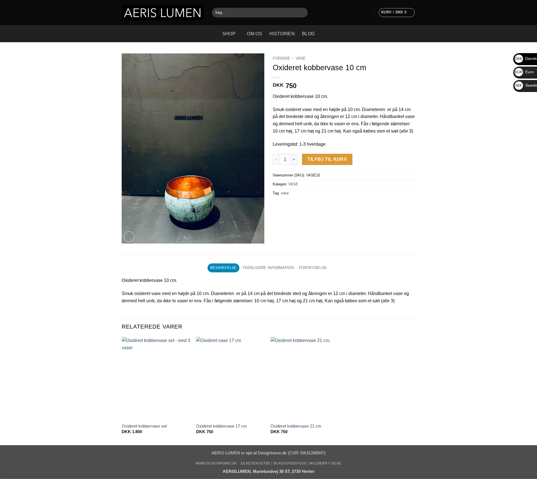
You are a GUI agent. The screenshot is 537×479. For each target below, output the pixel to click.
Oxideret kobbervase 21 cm (295, 426)
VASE (300, 58)
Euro (524, 72)
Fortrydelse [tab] (313, 268)
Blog (308, 33)
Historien (282, 33)
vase (285, 193)
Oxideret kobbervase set (144, 426)
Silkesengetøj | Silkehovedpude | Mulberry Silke (291, 463)
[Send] (302, 12)
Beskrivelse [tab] (223, 268)
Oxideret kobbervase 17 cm (221, 426)
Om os (254, 33)
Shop (228, 33)
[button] (367, 12)
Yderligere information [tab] (268, 268)
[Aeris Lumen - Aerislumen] (163, 12)
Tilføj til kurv (327, 159)
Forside (281, 58)
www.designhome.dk (216, 463)
